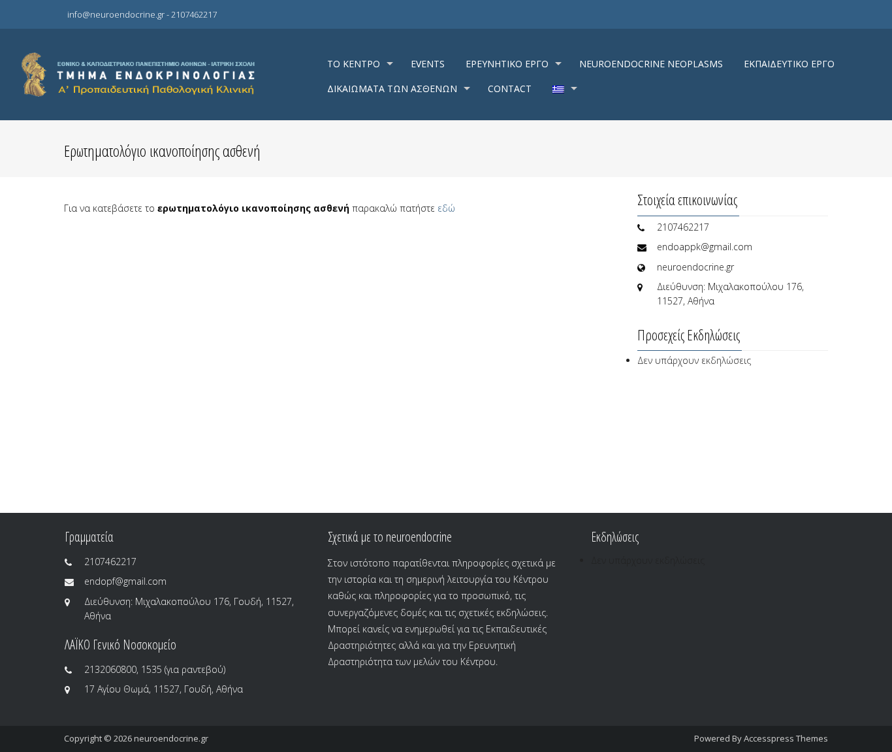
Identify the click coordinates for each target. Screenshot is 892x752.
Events (428, 63)
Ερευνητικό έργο (507, 63)
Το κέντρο (353, 63)
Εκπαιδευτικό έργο (789, 63)
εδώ (448, 208)
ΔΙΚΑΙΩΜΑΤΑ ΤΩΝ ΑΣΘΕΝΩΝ (392, 88)
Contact (510, 88)
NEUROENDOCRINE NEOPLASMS (651, 63)
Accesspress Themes (786, 738)
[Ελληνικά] (563, 88)
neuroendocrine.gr (171, 738)
